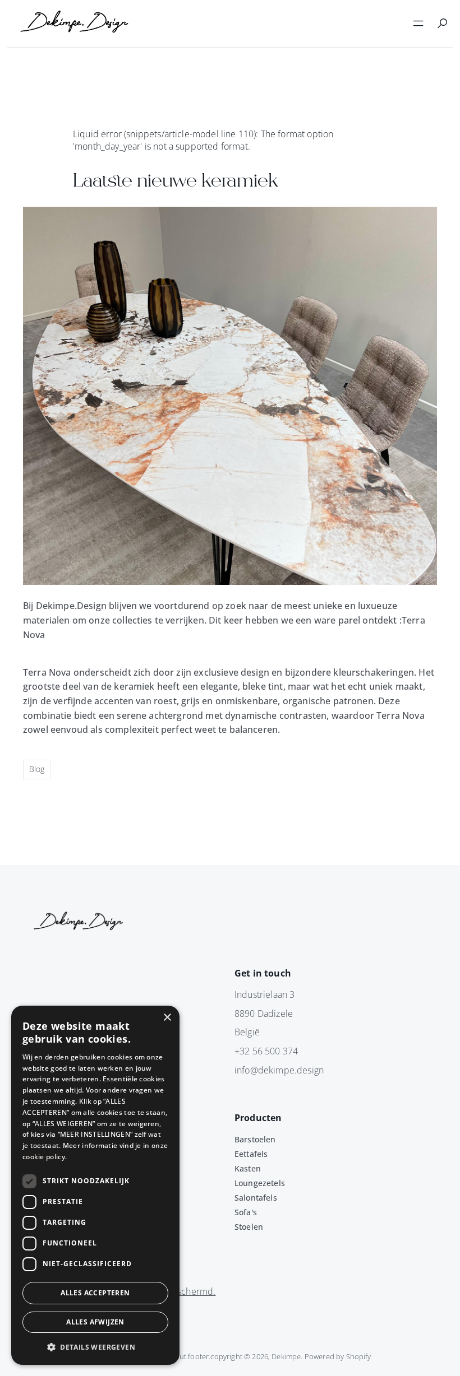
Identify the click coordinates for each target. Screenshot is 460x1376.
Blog (37, 769)
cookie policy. (44, 1156)
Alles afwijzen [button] (95, 1322)
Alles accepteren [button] (95, 1293)
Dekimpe (286, 1356)
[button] (95, 1347)
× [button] (167, 1018)
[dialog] (95, 1185)
